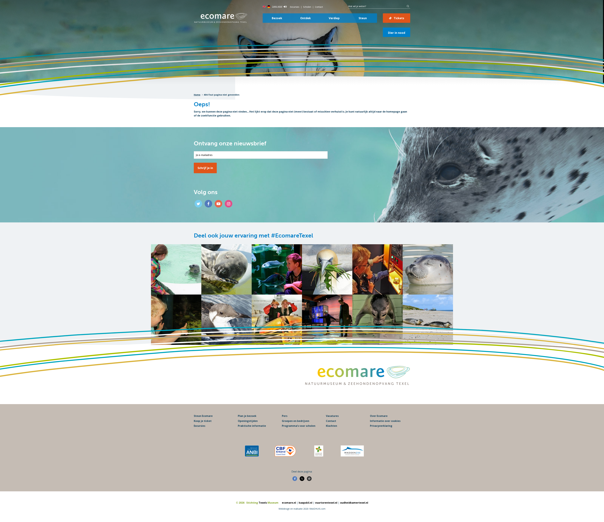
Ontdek (305, 18)
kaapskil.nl (305, 502)
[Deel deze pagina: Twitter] (302, 478)
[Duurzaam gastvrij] (318, 451)
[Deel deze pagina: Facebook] (294, 478)
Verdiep (334, 18)
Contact (319, 6)
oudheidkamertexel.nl (354, 502)
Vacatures (332, 416)
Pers (284, 416)
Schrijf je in (205, 168)
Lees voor (277, 6)
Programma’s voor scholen (298, 426)
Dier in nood (396, 33)
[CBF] (285, 451)
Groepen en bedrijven (295, 421)
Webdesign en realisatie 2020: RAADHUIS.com (302, 508)
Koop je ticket (203, 421)
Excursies (294, 6)
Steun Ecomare (203, 416)
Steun (363, 18)
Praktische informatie (252, 426)
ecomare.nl (289, 502)
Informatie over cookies (385, 421)
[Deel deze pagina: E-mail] (309, 478)
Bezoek (277, 18)
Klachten (331, 426)
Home (197, 94)
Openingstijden (248, 421)
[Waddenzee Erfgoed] (352, 451)
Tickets (399, 18)
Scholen (307, 6)
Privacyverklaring (381, 426)
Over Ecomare (379, 416)
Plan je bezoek (247, 416)
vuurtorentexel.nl (326, 502)
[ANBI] (252, 451)
